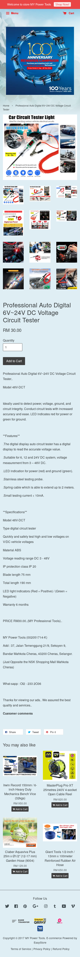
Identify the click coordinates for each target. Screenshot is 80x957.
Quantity (8, 340)
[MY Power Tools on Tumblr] (55, 907)
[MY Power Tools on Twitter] (7, 907)
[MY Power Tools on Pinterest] (25, 907)
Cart (71, 13)
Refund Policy (61, 949)
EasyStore (40, 942)
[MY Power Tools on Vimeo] (73, 907)
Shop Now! (62, 4)
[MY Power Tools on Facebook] (16, 907)
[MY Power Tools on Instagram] (46, 907)
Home (6, 105)
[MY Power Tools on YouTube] (64, 907)
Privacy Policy (41, 949)
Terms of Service (21, 949)
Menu (14, 13)
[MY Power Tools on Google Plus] (35, 907)
